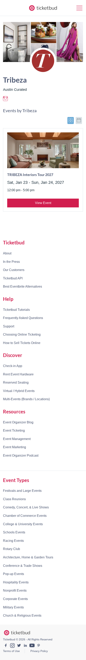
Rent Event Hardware (18, 374)
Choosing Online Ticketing (22, 334)
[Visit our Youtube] (32, 646)
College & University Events (23, 524)
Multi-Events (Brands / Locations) (26, 399)
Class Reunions (14, 499)
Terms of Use (11, 651)
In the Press (11, 261)
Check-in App (12, 366)
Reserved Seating (16, 382)
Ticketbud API (13, 278)
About (7, 253)
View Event (43, 203)
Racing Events (13, 540)
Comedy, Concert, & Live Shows (26, 507)
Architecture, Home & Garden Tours (28, 557)
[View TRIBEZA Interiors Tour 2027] (43, 150)
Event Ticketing (14, 430)
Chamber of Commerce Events (25, 515)
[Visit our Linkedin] (25, 646)
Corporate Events (15, 599)
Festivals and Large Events (22, 490)
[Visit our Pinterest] (38, 646)
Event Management (17, 439)
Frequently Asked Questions (23, 318)
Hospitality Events (16, 582)
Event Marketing (14, 447)
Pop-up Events (13, 574)
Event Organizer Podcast (20, 455)
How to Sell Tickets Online (21, 343)
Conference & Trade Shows (22, 565)
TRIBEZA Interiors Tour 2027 (30, 174)
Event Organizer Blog (18, 422)
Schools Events (14, 532)
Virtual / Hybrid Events (19, 391)
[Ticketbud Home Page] (17, 632)
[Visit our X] (19, 646)
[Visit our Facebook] (5, 646)
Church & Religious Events (22, 615)
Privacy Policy (39, 651)
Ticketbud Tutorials (16, 309)
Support (8, 326)
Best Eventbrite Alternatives (22, 286)
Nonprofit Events (15, 590)
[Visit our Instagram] (12, 646)
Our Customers (13, 270)
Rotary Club (11, 549)
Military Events (13, 607)
